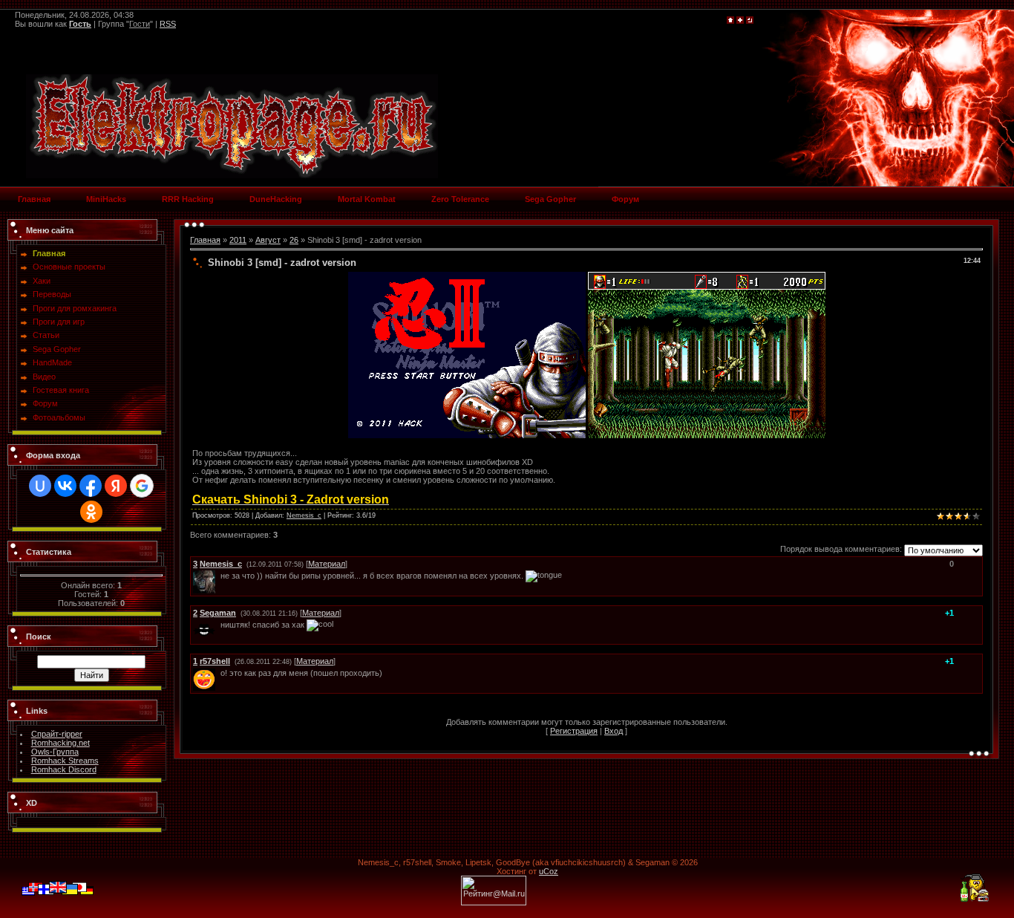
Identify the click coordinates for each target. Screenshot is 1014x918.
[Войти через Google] (142, 486)
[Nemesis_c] (218, 575)
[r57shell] (218, 672)
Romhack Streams (65, 760)
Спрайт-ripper (56, 733)
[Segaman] (218, 624)
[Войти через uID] (40, 486)
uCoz (548, 871)
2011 (237, 239)
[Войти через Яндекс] (116, 486)
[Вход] (749, 20)
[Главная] (730, 20)
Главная (205, 239)
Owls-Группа (55, 751)
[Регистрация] (740, 20)
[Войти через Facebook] (90, 486)
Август (268, 239)
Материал (326, 563)
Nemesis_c (304, 515)
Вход (613, 730)
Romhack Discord (64, 769)
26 (294, 239)
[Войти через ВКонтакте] (65, 486)
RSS (168, 23)
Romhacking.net (60, 742)
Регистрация (574, 730)
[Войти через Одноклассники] (91, 512)
